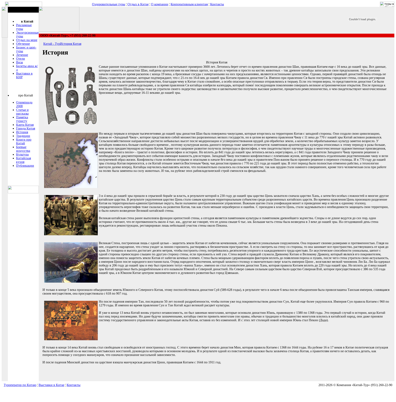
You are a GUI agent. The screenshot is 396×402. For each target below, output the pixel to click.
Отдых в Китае (138, 4)
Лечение (22, 55)
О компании (159, 4)
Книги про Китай (23, 141)
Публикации (25, 165)
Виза (19, 62)
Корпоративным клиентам (189, 4)
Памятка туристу (22, 119)
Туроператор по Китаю (20, 385)
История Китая (70, 43)
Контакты (217, 4)
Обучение (23, 43)
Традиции (23, 136)
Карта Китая (25, 124)
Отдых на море (26, 40)
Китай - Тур (51, 43)
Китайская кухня (23, 160)
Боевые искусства (23, 148)
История (22, 132)
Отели (20, 58)
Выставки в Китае (51, 385)
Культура (22, 154)
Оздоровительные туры (108, 4)
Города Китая (25, 128)
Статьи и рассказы (22, 111)
